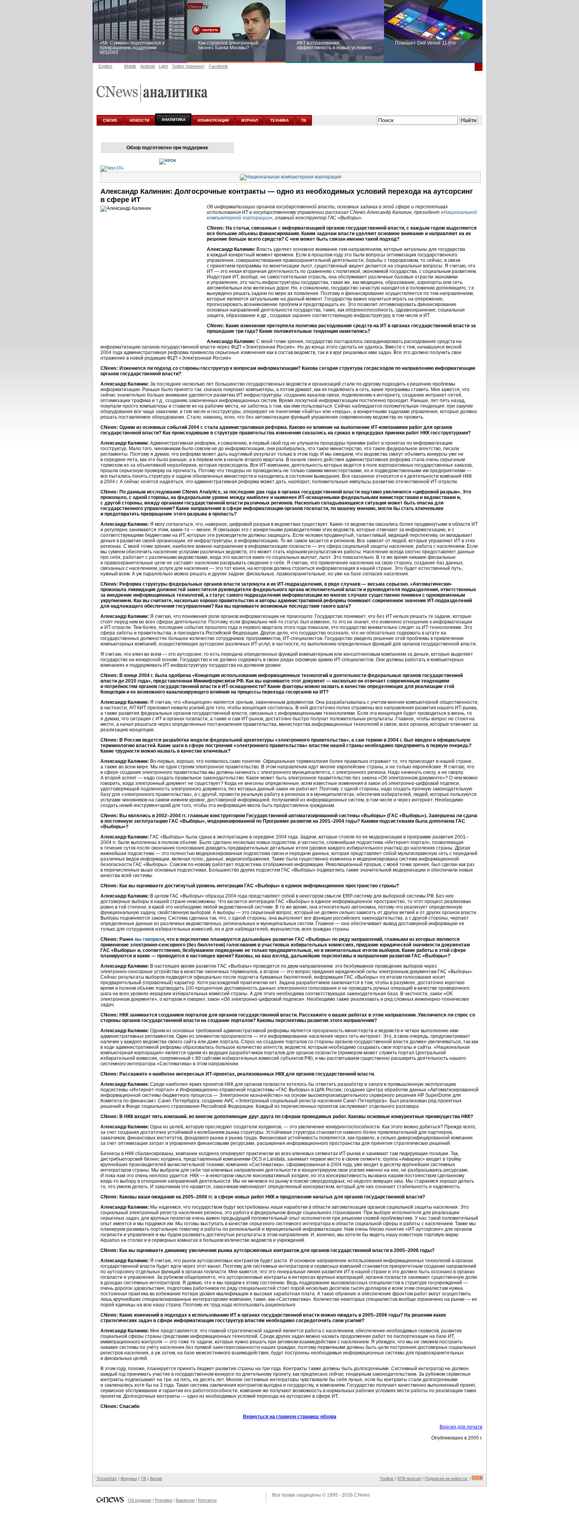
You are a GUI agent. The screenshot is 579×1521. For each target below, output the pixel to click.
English (105, 66)
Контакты (207, 1500)
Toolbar (387, 1478)
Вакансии (185, 1500)
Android (147, 66)
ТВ (303, 120)
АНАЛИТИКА (173, 119)
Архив (156, 1478)
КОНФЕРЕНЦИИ (213, 120)
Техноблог (106, 1478)
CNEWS (110, 120)
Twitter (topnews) (188, 66)
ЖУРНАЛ (249, 120)
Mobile (130, 66)
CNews (362, 1495)
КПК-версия (409, 1478)
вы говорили (149, 939)
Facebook (218, 66)
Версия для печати (461, 1427)
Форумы (129, 1478)
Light (163, 66)
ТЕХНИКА (279, 120)
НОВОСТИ (139, 120)
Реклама (163, 1500)
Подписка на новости (446, 1478)
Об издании (139, 1500)
